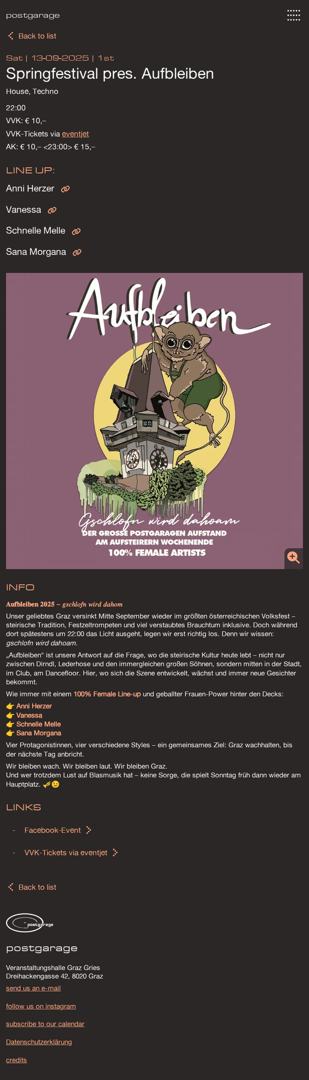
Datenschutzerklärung (39, 1042)
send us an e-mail (33, 988)
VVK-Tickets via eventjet (66, 852)
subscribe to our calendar (45, 1024)
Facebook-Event (53, 830)
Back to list (37, 35)
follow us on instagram (41, 1006)
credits (16, 1060)
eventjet (75, 133)
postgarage (33, 15)
